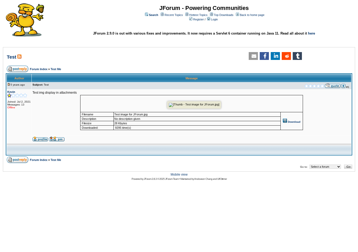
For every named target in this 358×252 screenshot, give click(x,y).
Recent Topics (174, 14)
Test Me (56, 69)
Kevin (11, 91)
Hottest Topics (198, 14)
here (311, 33)
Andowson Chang (203, 178)
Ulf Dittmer (222, 178)
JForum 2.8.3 (150, 178)
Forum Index (38, 69)
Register (198, 19)
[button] (253, 56)
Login (214, 19)
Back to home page (252, 14)
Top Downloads (224, 14)
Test (11, 57)
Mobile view (179, 174)
